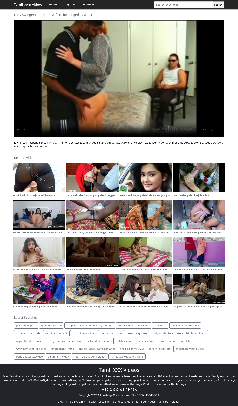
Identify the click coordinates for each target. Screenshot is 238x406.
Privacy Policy (96, 401)
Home (53, 4)
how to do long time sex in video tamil (59, 341)
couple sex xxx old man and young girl (90, 325)
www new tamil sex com (31, 349)
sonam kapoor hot (160, 349)
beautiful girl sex (137, 333)
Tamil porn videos (28, 4)
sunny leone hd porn (151, 341)
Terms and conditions (120, 401)
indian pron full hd (180, 341)
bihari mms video (58, 356)
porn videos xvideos (84, 333)
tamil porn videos (169, 401)
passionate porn (26, 325)
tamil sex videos (146, 401)
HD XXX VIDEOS (119, 389)
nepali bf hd (23, 341)
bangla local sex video (29, 356)
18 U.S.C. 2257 (76, 401)
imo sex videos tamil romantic (97, 349)
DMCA (61, 401)
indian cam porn (112, 333)
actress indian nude (28, 333)
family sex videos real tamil (127, 356)
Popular (70, 4)
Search (218, 4)
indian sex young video (190, 349)
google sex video (51, 325)
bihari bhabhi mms (62, 349)
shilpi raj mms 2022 (132, 349)
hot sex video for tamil (185, 325)
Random (88, 4)
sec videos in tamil (56, 333)
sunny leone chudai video (133, 325)
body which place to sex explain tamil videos (179, 333)
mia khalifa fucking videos (90, 356)
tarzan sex (160, 325)
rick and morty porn (99, 341)
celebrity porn (125, 341)
